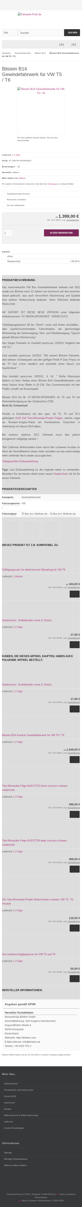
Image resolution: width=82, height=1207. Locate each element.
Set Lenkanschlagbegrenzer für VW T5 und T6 (28, 954)
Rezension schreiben (16, 199)
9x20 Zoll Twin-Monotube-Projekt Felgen (39, 418)
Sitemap (8, 1152)
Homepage (52, 184)
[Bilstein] (74, 68)
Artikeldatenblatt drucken (18, 194)
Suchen (72, 32)
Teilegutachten (10, 461)
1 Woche (18, 576)
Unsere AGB (10, 1096)
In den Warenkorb (61, 232)
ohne (10, 256)
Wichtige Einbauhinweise (16, 1159)
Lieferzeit (8, 1121)
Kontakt (7, 1109)
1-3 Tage (16, 155)
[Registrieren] (77, 5)
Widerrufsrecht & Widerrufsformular (21, 1115)
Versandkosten (72, 220)
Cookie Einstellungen (14, 1128)
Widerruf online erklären (15, 1165)
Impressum (9, 1102)
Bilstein (22, 178)
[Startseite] (67, 5)
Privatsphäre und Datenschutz (18, 1090)
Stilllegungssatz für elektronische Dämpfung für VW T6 (33, 569)
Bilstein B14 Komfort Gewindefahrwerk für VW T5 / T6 (33, 735)
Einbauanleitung (29, 461)
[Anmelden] (72, 5)
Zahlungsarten (11, 1083)
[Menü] (4, 44)
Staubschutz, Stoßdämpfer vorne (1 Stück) (27, 620)
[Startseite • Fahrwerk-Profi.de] (41, 14)
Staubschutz (43, 261)
